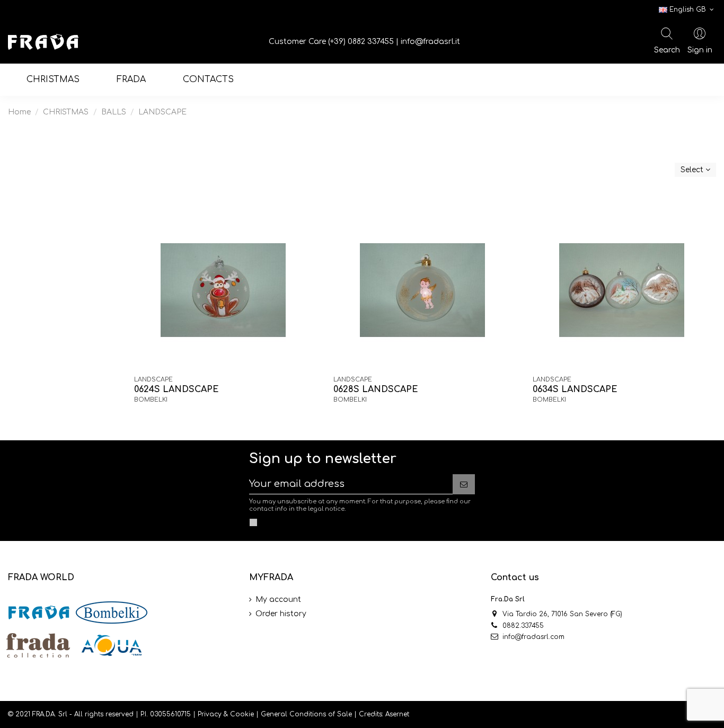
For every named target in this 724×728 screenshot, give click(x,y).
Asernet (397, 714)
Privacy (210, 714)
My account (278, 599)
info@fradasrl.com (533, 637)
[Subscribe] (464, 484)
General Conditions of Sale (306, 714)
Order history (280, 614)
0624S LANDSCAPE (176, 389)
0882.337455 (523, 625)
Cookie (242, 714)
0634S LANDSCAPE (575, 389)
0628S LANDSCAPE (375, 389)
